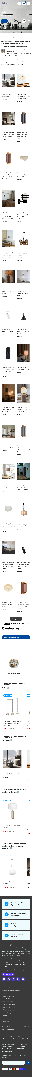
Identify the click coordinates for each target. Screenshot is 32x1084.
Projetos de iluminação (8, 996)
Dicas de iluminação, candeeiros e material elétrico (16, 1027)
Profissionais (5, 1021)
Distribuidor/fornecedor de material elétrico (14, 990)
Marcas (4, 993)
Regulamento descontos (8, 1004)
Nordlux (9, 15)
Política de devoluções (8, 1010)
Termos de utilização (7, 999)
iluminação (3, 40)
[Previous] (3, 649)
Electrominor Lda (9, 1072)
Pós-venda (4, 1016)
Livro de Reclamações (8, 1030)
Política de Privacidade (8, 1007)
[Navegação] (28, 3)
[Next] (9, 649)
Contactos (4, 1018)
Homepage (3, 15)
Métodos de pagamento (8, 1013)
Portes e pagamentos (7, 1002)
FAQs (3, 1024)
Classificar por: (6, 27)
